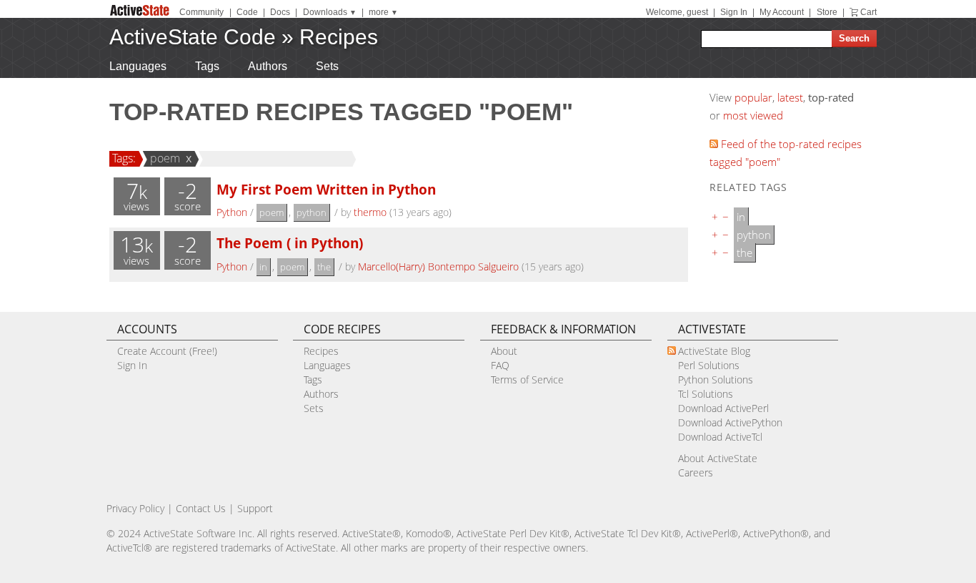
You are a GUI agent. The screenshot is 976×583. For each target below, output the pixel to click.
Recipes (338, 37)
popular (753, 97)
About (504, 351)
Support (255, 508)
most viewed (753, 115)
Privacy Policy (135, 508)
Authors (267, 66)
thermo (370, 212)
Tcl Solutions (705, 394)
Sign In (733, 12)
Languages (137, 66)
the (324, 266)
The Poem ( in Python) (289, 243)
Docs (280, 12)
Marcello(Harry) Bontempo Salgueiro (438, 266)
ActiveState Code (192, 37)
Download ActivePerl (723, 408)
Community (201, 12)
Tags (207, 66)
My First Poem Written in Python (326, 189)
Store (827, 12)
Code (247, 12)
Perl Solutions (709, 365)
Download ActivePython (730, 422)
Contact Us (201, 508)
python (312, 212)
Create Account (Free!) (167, 351)
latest (790, 97)
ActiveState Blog (714, 351)
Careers (695, 472)
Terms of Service (527, 379)
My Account (782, 12)
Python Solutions (715, 379)
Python (231, 212)
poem (165, 158)
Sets (327, 66)
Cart (868, 12)
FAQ (500, 365)
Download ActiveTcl (720, 437)
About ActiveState (717, 458)
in (263, 266)
